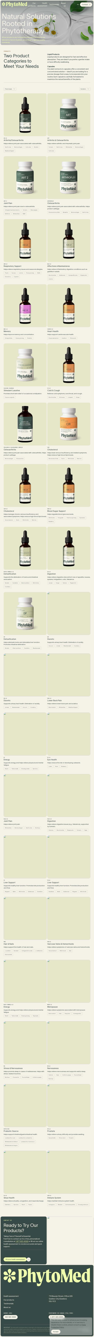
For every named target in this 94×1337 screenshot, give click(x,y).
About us (63, 4)
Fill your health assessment (15, 1259)
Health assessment (42, 4)
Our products (32, 4)
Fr (78, 4)
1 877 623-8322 (22, 1241)
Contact (85, 4)
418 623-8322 (10, 1317)
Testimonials (54, 4)
